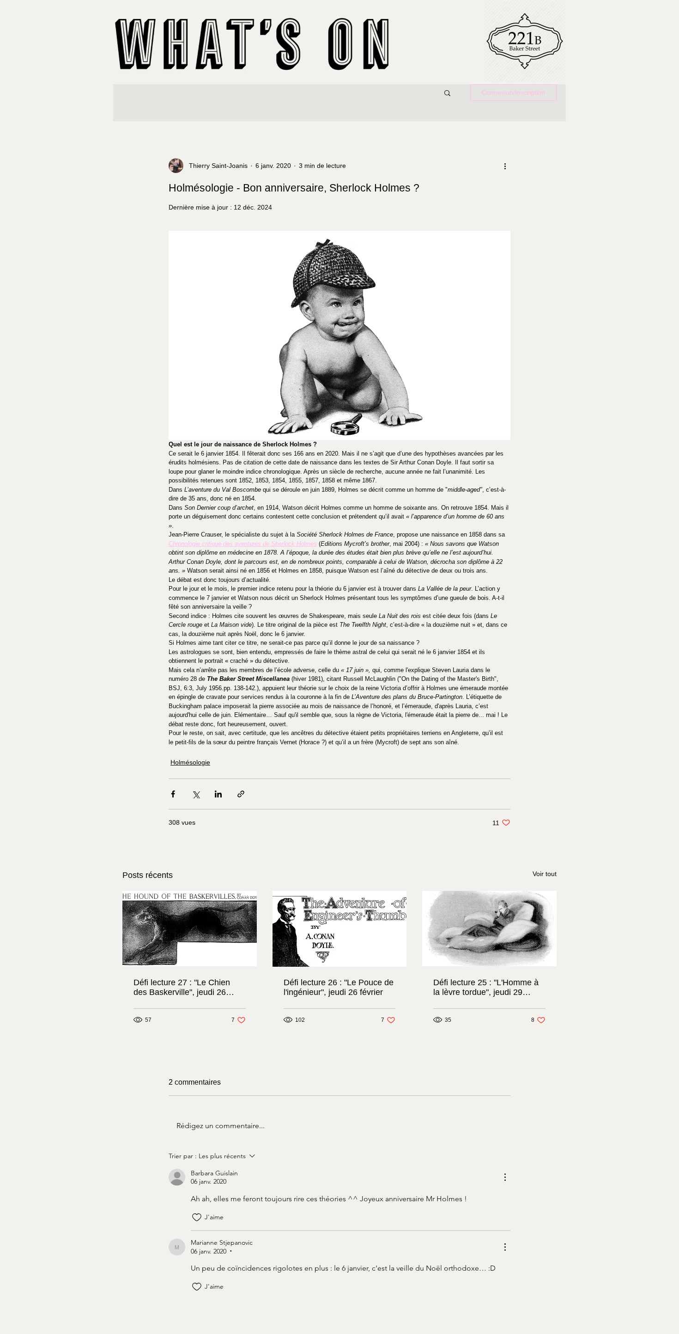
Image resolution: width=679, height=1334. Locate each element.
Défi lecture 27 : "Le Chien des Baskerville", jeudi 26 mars (181, 987)
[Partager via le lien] (240, 794)
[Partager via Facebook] (173, 794)
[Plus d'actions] (504, 165)
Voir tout (545, 873)
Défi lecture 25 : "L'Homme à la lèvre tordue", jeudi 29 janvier (486, 987)
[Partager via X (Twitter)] (195, 794)
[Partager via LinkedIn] (218, 794)
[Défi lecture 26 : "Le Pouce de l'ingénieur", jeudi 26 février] (340, 929)
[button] (447, 92)
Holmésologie (190, 762)
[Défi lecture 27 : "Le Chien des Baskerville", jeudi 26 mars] (189, 928)
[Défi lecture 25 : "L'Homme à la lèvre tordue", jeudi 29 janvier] (489, 928)
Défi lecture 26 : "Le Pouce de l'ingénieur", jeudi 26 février (339, 987)
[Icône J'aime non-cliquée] (197, 1217)
